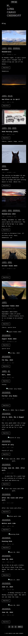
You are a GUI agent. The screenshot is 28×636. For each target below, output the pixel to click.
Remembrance (16, 48)
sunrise (20, 141)
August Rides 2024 (9, 339)
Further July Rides (9, 396)
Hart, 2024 (6, 375)
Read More (6, 67)
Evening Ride (7, 541)
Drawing (4, 384)
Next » (20, 626)
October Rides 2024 (9, 266)
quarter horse (12, 327)
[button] (14, 2)
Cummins (10, 141)
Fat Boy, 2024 (7, 360)
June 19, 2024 (7, 559)
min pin (10, 95)
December (5, 169)
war (11, 237)
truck (9, 128)
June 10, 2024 (7, 612)
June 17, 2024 (7, 587)
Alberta (4, 48)
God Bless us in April (11, 99)
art (9, 371)
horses (10, 48)
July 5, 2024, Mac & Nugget (13, 417)
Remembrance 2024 (9, 214)
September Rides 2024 (10, 306)
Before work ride (9, 523)
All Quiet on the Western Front (11, 233)
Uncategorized (6, 335)
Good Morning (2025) (10, 131)
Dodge (15, 141)
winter (14, 128)
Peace (15, 235)
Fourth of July (8, 445)
